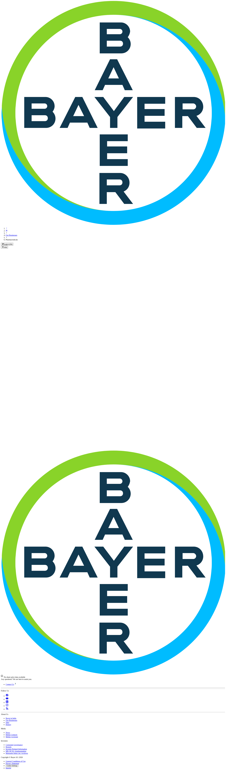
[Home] (7, 231)
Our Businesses (11, 235)
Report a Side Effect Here (8, 396)
